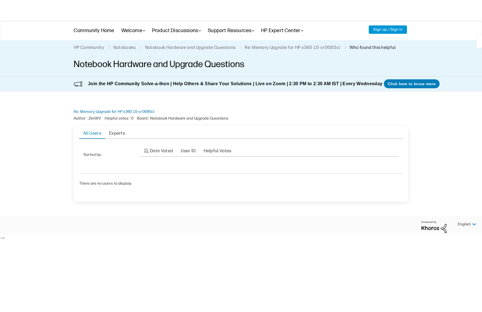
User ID (188, 150)
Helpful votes (218, 150)
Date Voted (161, 150)
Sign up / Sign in (388, 29)
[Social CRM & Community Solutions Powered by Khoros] (434, 226)
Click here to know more (412, 84)
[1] (479, 41)
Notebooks (124, 47)
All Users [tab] (92, 133)
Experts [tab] (117, 133)
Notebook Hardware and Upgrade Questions (190, 47)
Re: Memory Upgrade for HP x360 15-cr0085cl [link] (292, 47)
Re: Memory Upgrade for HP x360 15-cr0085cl (114, 111)
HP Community (89, 47)
